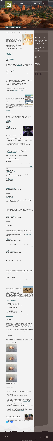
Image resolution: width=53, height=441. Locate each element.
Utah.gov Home (15, 439)
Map (35, 3)
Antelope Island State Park (10, 227)
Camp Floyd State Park (9, 239)
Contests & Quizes (37, 56)
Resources (29, 3)
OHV (35, 62)
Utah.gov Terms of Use (22, 439)
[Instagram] (41, 74)
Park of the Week (37, 64)
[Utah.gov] (1, 0)
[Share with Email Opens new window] (12, 422)
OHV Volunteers (37, 63)
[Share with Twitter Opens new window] (7, 422)
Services (5, 0)
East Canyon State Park (9, 179)
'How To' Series (37, 52)
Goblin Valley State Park (9, 197)
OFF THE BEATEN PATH (9, 53)
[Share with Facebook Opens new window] (8, 422)
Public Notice (36, 65)
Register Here (8, 110)
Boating (36, 55)
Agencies (9, 0)
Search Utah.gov (49, 0)
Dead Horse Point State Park (10, 70)
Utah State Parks (8, 4)
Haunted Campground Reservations (18, 90)
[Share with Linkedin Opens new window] (10, 422)
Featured (36, 57)
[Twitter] (37, 74)
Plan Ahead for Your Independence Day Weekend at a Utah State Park (40, 38)
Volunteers (36, 69)
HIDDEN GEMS (8, 51)
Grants (36, 58)
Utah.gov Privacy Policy (30, 439)
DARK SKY (7, 50)
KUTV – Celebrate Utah (38, 59)
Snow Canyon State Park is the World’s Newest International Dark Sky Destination (41, 47)
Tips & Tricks (36, 66)
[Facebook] (35, 74)
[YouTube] (39, 74)
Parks (15, 3)
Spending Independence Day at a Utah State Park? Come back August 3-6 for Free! (41, 41)
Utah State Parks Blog (13, 27)
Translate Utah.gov (37, 439)
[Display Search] (40, 3)
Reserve (44, 3)
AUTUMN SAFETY (8, 54)
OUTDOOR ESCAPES (9, 52)
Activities (21, 3)
